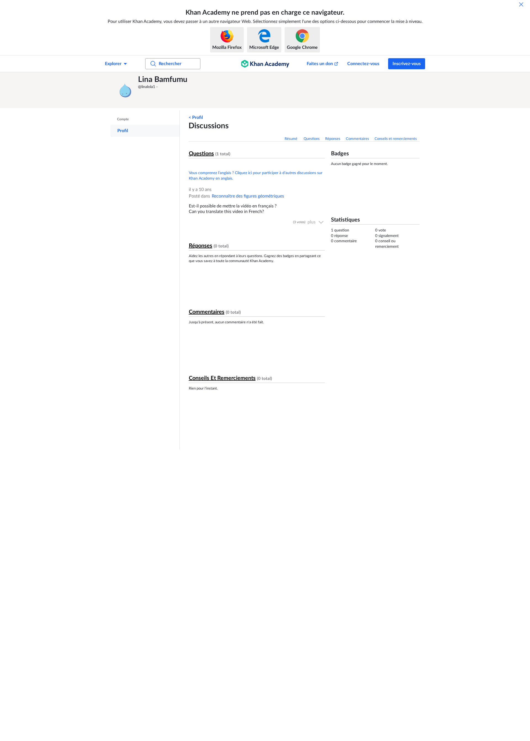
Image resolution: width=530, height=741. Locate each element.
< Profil (196, 117)
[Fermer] (521, 4)
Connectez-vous (363, 64)
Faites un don (320, 64)
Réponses (332, 139)
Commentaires (357, 139)
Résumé (291, 139)
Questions (312, 139)
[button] (125, 90)
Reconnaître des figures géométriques (248, 196)
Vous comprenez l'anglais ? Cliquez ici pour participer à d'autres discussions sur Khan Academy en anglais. (255, 175)
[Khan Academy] (265, 63)
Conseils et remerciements (396, 139)
